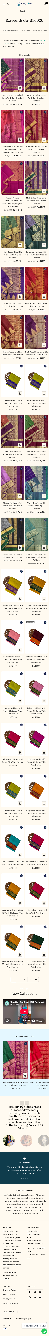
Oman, (29, 1204)
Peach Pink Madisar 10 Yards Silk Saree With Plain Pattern (12, 660)
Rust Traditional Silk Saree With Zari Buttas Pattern (13, 454)
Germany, (11, 1198)
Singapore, (17, 1207)
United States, (24, 1213)
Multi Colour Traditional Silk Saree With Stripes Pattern (36, 201)
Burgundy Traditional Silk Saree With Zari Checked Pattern (36, 255)
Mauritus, (15, 1201)
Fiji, (37, 1195)
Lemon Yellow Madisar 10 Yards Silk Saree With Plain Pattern (12, 608)
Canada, (23, 1195)
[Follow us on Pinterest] (35, 1297)
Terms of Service (10, 1303)
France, (42, 1195)
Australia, (8, 1195)
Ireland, (32, 1198)
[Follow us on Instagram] (29, 1297)
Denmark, (31, 1195)
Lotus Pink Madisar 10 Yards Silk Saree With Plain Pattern (36, 711)
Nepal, (31, 1201)
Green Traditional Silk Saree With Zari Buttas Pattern (36, 454)
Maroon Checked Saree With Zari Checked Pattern (36, 149)
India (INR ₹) (9, 1312)
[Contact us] (44, 1331)
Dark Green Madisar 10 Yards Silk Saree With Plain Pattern (36, 964)
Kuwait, (39, 1198)
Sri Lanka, (38, 1207)
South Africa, (28, 1207)
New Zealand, (12, 1204)
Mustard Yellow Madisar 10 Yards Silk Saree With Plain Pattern (12, 913)
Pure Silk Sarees (40, 30)
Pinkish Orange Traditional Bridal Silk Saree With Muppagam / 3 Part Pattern (13, 202)
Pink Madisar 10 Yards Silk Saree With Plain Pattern (12, 760)
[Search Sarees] (8, 4)
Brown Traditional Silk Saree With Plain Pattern (12, 353)
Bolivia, (16, 1195)
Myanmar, (24, 1201)
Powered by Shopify (23, 1319)
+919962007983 (38, 1248)
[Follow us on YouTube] (40, 1297)
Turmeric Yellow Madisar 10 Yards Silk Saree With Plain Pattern (36, 608)
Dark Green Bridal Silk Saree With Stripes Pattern (13, 255)
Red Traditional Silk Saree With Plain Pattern (36, 304)
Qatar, (35, 1204)
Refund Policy (9, 1294)
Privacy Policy (9, 1299)
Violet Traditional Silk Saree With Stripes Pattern (36, 506)
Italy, (27, 1198)
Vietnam (35, 1213)
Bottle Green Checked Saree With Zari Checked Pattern (13, 98)
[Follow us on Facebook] (29, 1292)
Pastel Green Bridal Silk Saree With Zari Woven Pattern (36, 557)
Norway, (21, 1204)
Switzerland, (11, 1210)
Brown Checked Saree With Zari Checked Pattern (36, 98)
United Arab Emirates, (26, 1210)
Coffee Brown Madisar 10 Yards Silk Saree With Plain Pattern (36, 660)
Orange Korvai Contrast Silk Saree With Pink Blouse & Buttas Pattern (12, 149)
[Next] (36, 979)
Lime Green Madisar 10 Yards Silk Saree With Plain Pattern (12, 403)
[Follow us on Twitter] (35, 1292)
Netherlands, (40, 1201)
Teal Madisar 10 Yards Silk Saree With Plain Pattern (13, 863)
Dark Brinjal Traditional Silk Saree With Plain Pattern (36, 353)
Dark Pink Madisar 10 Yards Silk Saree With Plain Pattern (36, 762)
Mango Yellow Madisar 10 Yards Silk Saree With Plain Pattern (36, 813)
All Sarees (26, 30)
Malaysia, (7, 1201)
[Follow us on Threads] (40, 1292)
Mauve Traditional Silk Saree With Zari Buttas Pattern (13, 506)
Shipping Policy (9, 1290)
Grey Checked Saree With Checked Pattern (12, 555)
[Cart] (45, 4)
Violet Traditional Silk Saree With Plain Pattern (12, 304)
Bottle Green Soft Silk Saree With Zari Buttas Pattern (15, 1083)
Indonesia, (20, 1198)
